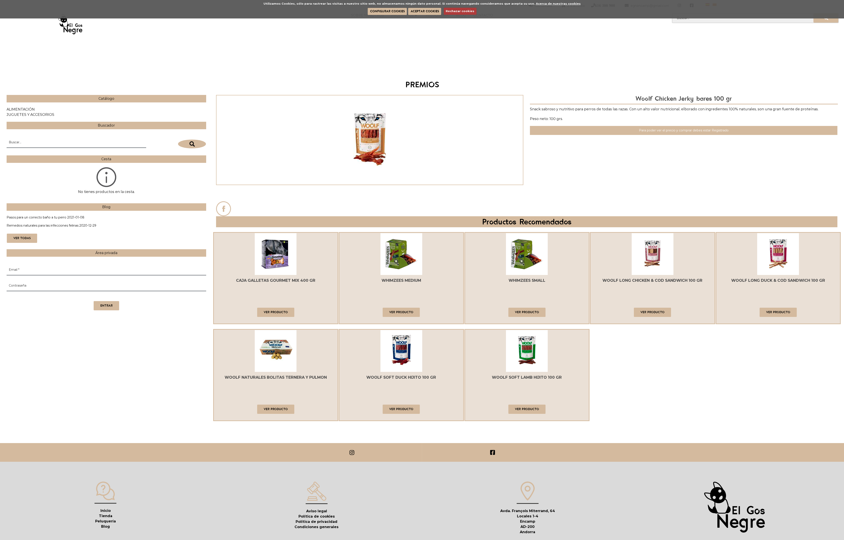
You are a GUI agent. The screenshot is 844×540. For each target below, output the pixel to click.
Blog (105, 526)
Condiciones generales (316, 527)
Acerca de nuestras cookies (558, 3)
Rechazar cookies (460, 11)
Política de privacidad (316, 522)
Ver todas (22, 238)
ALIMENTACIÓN (21, 109)
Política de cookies (316, 516)
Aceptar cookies (425, 11)
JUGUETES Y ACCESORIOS (30, 115)
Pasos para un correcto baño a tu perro (36, 217)
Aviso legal (316, 511)
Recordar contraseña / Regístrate (32, 296)
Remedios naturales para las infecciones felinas (42, 225)
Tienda (105, 516)
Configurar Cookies (387, 11)
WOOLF (369, 194)
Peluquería (105, 521)
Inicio (105, 511)
